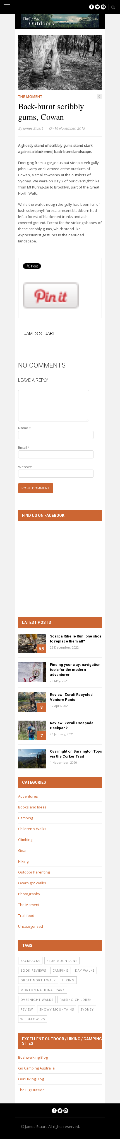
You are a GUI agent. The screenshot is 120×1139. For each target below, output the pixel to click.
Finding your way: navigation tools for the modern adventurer (75, 669)
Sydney (87, 1009)
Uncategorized (30, 926)
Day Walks (85, 970)
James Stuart (33, 128)
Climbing (25, 839)
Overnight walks (36, 999)
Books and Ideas (32, 807)
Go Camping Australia (36, 1068)
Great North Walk (38, 980)
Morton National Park (42, 990)
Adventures (28, 796)
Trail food (26, 915)
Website (25, 466)
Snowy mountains (56, 1009)
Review (26, 1009)
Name (24, 427)
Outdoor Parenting (34, 872)
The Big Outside (31, 1089)
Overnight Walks (32, 882)
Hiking (23, 861)
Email (24, 447)
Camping (25, 817)
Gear (22, 850)
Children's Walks (32, 828)
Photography (29, 893)
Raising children (76, 999)
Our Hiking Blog (31, 1078)
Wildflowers (32, 1019)
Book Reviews (33, 970)
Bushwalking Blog (33, 1057)
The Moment (30, 96)
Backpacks (30, 961)
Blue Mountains (62, 961)
